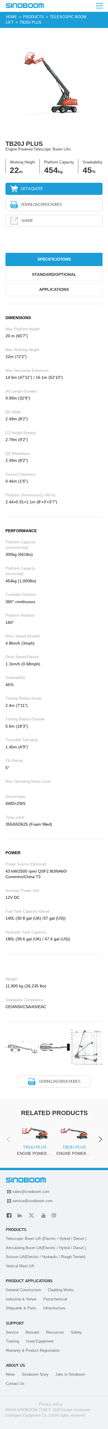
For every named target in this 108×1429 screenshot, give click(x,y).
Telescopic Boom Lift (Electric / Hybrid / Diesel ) (46, 1238)
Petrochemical (55, 1299)
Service (12, 1332)
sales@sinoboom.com (31, 1191)
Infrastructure (54, 1308)
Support (15, 1323)
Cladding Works (61, 1290)
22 (14, 170)
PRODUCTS (33, 17)
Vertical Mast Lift (20, 1266)
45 (87, 170)
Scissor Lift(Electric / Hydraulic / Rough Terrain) (45, 1257)
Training (12, 1341)
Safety (76, 1332)
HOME (11, 17)
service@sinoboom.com (32, 1201)
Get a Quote (32, 189)
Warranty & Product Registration (33, 1350)
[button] (9, 1139)
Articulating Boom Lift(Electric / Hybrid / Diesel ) (46, 1248)
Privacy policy (50, 1404)
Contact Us (15, 1383)
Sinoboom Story (35, 1374)
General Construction (23, 1290)
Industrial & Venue (21, 1299)
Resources (55, 1332)
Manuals (32, 1332)
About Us (15, 1365)
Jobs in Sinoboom (70, 1374)
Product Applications (29, 1281)
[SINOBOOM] (25, 6)
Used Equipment (40, 1341)
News (10, 1374)
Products (16, 1229)
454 (51, 170)
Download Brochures (41, 204)
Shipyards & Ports (21, 1308)
